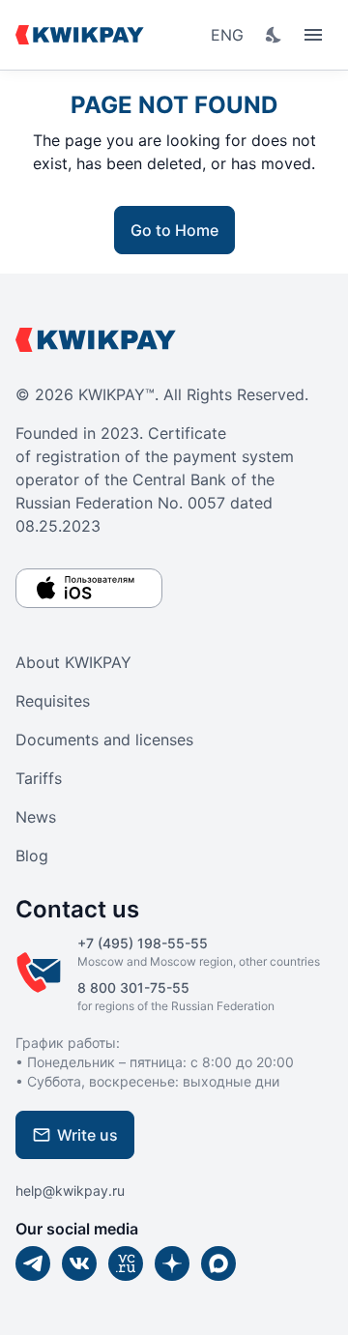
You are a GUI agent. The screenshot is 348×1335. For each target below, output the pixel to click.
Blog (31, 855)
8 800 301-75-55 (133, 987)
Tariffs (38, 778)
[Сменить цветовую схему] (274, 34)
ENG (227, 34)
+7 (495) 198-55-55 (142, 943)
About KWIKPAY (73, 662)
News (35, 817)
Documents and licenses (104, 739)
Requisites (52, 701)
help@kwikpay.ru (70, 1190)
